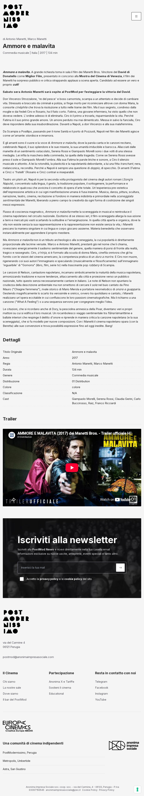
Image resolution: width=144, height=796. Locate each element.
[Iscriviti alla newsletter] (120, 567)
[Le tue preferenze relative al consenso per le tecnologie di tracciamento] (137, 789)
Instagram (101, 693)
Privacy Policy (106, 790)
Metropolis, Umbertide (16, 760)
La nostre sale (12, 687)
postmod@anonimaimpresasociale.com (28, 657)
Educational (56, 693)
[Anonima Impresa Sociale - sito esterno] (124, 745)
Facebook (101, 687)
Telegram (101, 681)
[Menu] (136, 16)
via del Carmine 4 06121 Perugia (14, 645)
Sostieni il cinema (60, 687)
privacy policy (49, 578)
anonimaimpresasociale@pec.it (63, 790)
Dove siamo (10, 693)
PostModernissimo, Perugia (20, 752)
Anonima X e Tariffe (61, 681)
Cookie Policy (90, 790)
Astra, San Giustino (14, 769)
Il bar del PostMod (14, 699)
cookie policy (73, 578)
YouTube (100, 699)
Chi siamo (9, 681)
